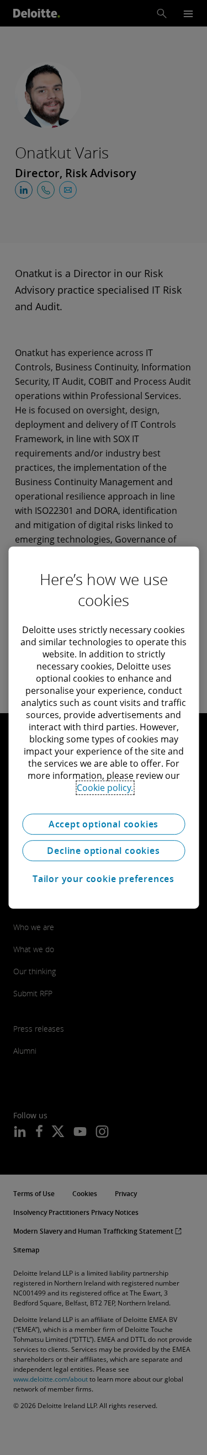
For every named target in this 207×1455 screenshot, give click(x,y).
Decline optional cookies (103, 851)
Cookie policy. (105, 788)
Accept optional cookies (103, 824)
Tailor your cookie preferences (103, 879)
